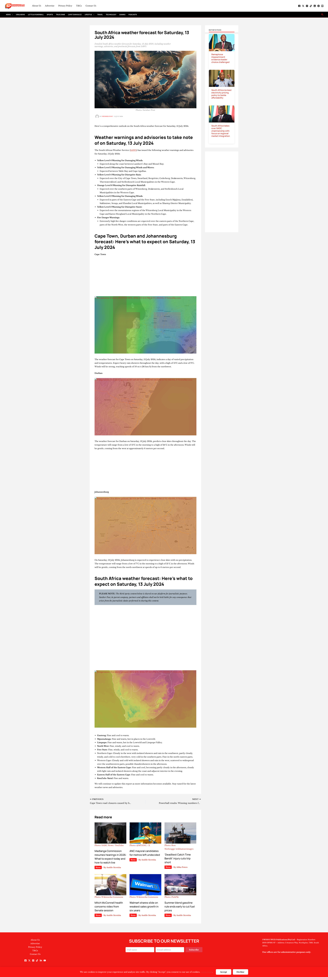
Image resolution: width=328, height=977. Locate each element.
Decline (240, 972)
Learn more (206, 972)
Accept (223, 972)
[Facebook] (299, 6)
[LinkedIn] (315, 6)
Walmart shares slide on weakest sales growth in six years (144, 906)
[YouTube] (322, 6)
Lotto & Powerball (36, 14)
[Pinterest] (318, 6)
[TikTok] (311, 6)
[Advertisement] (145, 277)
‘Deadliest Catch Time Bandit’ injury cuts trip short (178, 858)
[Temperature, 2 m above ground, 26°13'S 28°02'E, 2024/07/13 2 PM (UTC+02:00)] (145, 525)
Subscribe (194, 950)
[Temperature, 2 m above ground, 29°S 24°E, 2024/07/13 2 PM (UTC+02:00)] (145, 699)
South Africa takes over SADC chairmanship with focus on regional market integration (220, 130)
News (8, 14)
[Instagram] (307, 6)
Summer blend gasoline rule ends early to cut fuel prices (180, 906)
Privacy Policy (65, 5)
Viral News (20, 14)
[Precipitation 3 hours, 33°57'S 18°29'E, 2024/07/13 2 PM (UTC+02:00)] (145, 325)
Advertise (49, 5)
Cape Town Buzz (75, 14)
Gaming (122, 14)
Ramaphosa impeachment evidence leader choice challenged (220, 58)
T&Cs (79, 5)
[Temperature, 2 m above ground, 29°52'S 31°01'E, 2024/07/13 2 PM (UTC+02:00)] (145, 406)
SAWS (133, 150)
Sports (50, 14)
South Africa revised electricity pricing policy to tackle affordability (221, 94)
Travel (100, 14)
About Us (36, 5)
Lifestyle (88, 14)
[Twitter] (303, 6)
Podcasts (133, 14)
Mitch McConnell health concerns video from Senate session (109, 906)
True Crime (60, 14)
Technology (111, 14)
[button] (12, 14)
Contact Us (91, 5)
